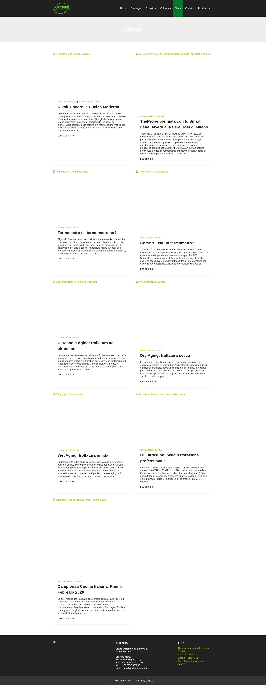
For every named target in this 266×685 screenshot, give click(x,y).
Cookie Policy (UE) (188, 658)
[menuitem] (204, 8)
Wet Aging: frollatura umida (83, 455)
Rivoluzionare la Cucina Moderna (88, 107)
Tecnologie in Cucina (89, 102)
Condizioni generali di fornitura (193, 648)
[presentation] (91, 74)
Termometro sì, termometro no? (87, 233)
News (178, 8)
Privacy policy (185, 654)
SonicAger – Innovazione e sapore (192, 662)
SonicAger (136, 8)
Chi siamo (165, 8)
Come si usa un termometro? (167, 243)
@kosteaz (148, 680)
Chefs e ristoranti (67, 102)
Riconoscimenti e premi (152, 116)
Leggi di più (66, 136)
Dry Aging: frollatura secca (165, 355)
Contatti (189, 8)
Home (123, 8)
